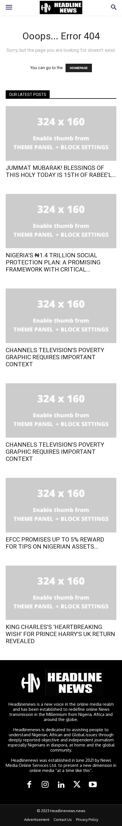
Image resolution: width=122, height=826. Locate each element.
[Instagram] (45, 785)
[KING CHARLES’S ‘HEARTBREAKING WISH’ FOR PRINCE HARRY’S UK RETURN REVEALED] (61, 593)
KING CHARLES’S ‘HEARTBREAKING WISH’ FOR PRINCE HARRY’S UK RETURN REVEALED (60, 634)
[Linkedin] (61, 785)
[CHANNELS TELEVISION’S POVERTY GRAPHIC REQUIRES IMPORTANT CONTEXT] (61, 315)
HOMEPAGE (79, 68)
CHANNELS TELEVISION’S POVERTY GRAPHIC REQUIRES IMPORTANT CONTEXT (55, 357)
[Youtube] (93, 785)
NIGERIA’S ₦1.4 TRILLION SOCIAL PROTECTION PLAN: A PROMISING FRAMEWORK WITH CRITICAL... (53, 262)
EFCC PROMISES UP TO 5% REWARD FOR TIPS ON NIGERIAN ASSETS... (55, 543)
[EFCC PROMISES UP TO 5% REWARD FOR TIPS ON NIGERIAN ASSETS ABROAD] (61, 505)
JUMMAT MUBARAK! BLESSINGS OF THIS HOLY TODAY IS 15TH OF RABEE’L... (61, 171)
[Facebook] (29, 785)
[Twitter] (77, 785)
